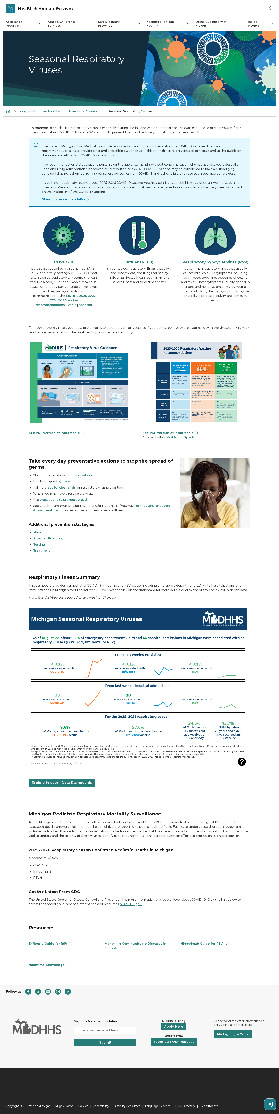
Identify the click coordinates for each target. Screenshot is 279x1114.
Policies (83, 1106)
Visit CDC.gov (131, 904)
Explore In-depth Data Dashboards (62, 782)
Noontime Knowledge (47, 965)
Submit (105, 1042)
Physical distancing (48, 538)
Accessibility (101, 1106)
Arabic (71, 305)
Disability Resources (127, 1106)
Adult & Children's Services (61, 23)
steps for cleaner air (59, 487)
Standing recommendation (64, 199)
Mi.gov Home (64, 1106)
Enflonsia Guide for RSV (48, 943)
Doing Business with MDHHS (211, 23)
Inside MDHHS (253, 23)
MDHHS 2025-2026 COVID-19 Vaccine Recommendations (65, 300)
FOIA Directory (185, 1106)
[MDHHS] (8, 111)
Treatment (52, 510)
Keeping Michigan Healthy (160, 23)
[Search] (271, 8)
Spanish (85, 305)
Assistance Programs (14, 23)
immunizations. (81, 475)
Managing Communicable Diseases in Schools (135, 946)
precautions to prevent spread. (63, 499)
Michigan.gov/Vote (233, 1034)
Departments (209, 1106)
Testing (39, 544)
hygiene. (64, 481)
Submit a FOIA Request (174, 1042)
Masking (39, 532)
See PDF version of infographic (54, 433)
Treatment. (41, 550)
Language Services (157, 1106)
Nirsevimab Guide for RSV (201, 943)
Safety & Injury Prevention (109, 23)
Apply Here (173, 1026)
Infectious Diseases (84, 111)
